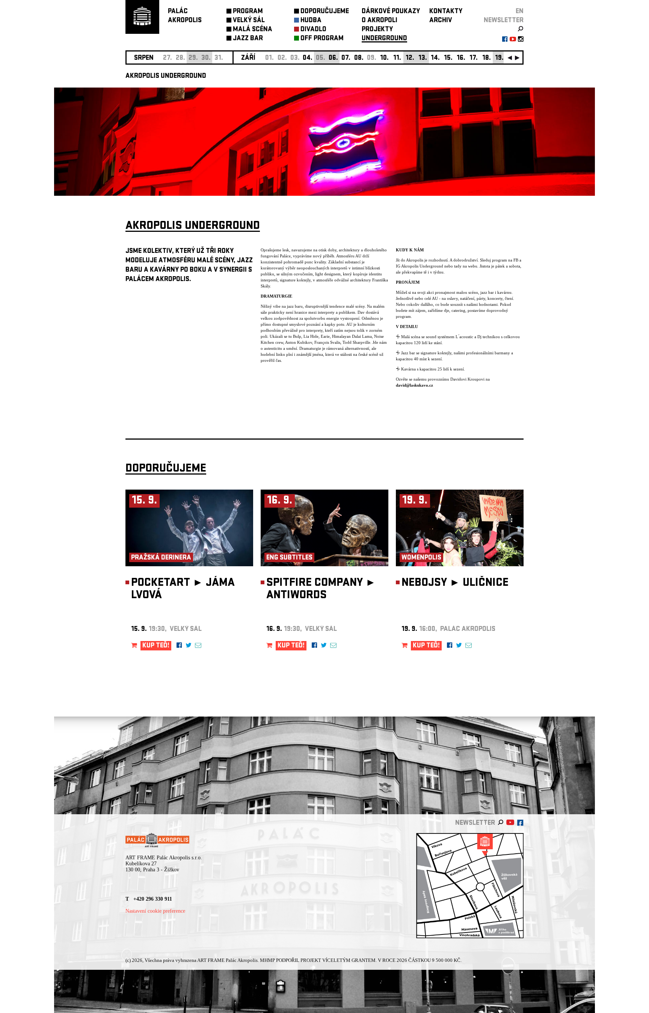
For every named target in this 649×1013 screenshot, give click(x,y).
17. (473, 58)
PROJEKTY (377, 30)
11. (397, 58)
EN (520, 12)
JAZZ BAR (248, 39)
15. (448, 58)
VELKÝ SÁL (249, 21)
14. (435, 58)
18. (486, 58)
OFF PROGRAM (322, 39)
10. (384, 58)
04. (307, 58)
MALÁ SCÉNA (252, 30)
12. (410, 58)
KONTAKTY (445, 12)
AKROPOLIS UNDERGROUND (165, 76)
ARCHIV (440, 21)
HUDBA (310, 21)
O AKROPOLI (379, 21)
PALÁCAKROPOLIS (185, 16)
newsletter (504, 21)
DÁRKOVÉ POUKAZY (391, 12)
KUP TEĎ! (155, 646)
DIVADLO (313, 30)
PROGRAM (248, 12)
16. (461, 58)
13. (422, 58)
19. (499, 58)
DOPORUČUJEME (324, 12)
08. (359, 58)
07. (345, 58)
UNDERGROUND (384, 39)
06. (333, 58)
